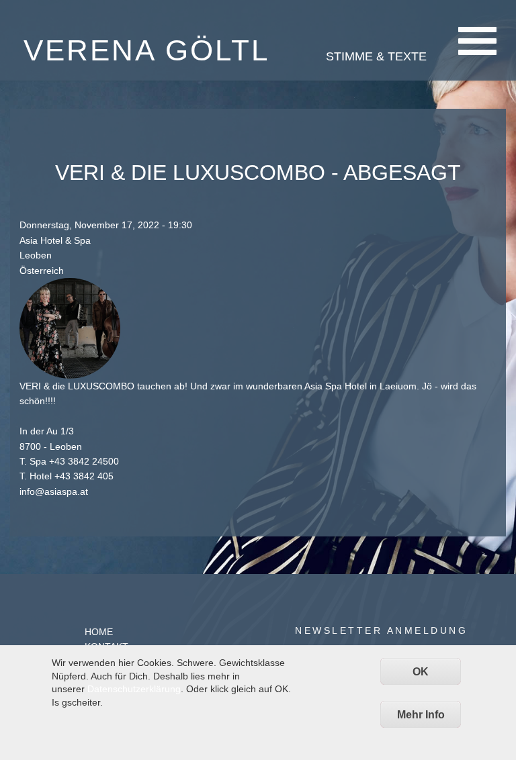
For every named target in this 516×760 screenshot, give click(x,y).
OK (421, 671)
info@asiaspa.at (53, 491)
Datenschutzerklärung (134, 688)
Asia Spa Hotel (335, 386)
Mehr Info (421, 714)
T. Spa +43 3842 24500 (69, 461)
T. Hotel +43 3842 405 (66, 476)
